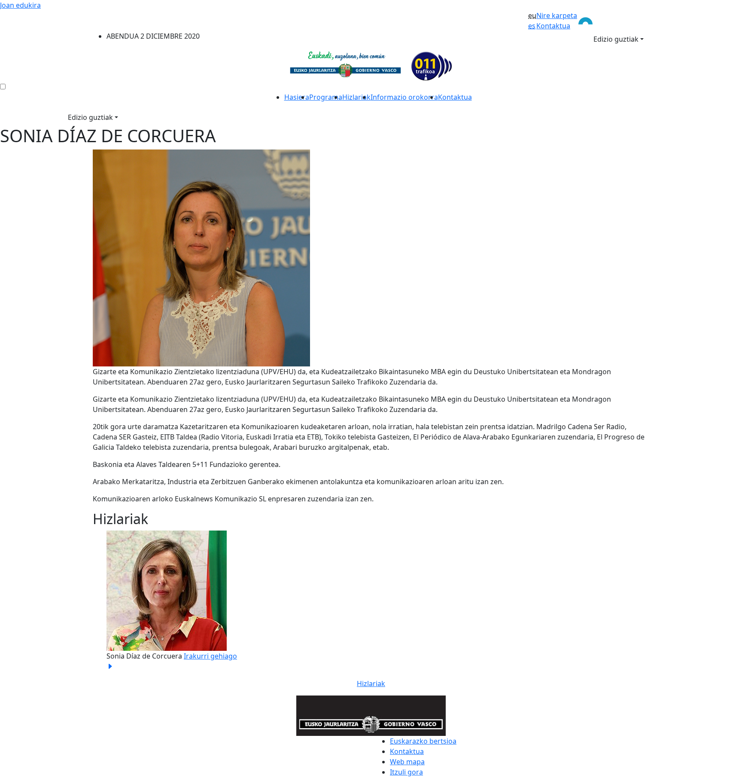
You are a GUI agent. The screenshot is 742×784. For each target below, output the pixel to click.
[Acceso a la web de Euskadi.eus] (613, 20)
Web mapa (407, 761)
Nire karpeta (556, 15)
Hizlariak (356, 97)
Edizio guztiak (616, 39)
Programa (325, 97)
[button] (134, 601)
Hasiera (296, 97)
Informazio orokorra (404, 97)
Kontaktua (553, 26)
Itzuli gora (406, 772)
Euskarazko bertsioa (423, 741)
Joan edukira (20, 5)
